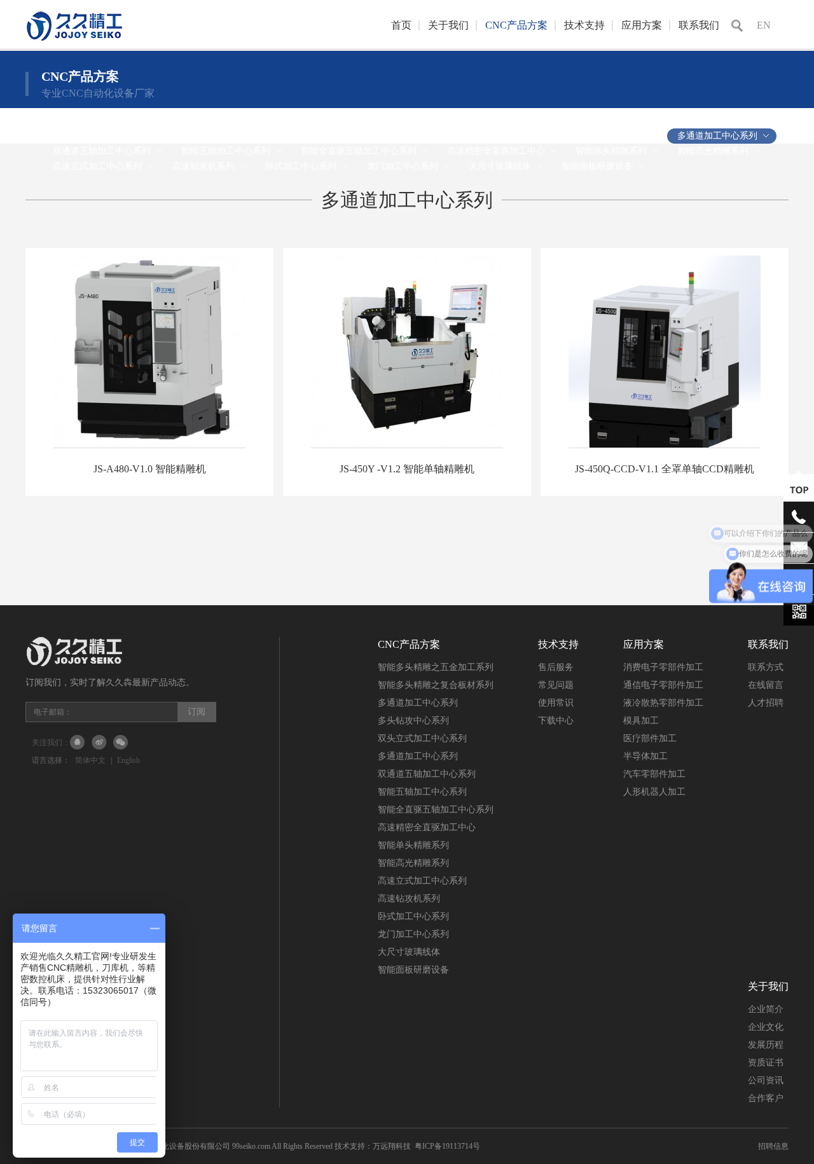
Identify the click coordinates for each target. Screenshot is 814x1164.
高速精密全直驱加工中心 (427, 827)
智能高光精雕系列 (413, 863)
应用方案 (641, 25)
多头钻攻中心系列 (413, 720)
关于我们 (448, 25)
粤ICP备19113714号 (447, 1146)
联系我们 (699, 25)
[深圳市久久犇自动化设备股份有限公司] (120, 663)
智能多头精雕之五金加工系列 (435, 667)
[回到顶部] (798, 489)
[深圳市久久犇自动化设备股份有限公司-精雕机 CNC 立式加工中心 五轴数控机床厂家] (120, 43)
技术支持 (584, 25)
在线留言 (765, 685)
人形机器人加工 (654, 792)
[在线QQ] (77, 742)
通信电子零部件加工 (663, 685)
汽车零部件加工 (654, 774)
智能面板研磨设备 (413, 970)
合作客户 (765, 1098)
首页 (401, 25)
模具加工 (641, 720)
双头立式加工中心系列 (422, 738)
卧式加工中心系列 (413, 916)
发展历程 (765, 1045)
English (128, 760)
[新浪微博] (99, 742)
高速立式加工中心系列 (422, 881)
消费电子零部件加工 (663, 667)
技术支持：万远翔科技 (373, 1146)
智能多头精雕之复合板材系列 (435, 685)
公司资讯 (765, 1080)
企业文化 (765, 1027)
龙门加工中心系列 (413, 934)
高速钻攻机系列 (409, 898)
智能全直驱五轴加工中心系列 (435, 809)
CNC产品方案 (516, 25)
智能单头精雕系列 (413, 845)
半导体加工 (645, 756)
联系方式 (765, 667)
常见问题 (556, 685)
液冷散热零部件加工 (663, 703)
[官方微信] (120, 742)
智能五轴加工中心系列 (422, 792)
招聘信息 (773, 1146)
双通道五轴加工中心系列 (427, 774)
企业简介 (765, 1009)
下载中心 (556, 720)
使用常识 (556, 703)
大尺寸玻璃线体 (409, 952)
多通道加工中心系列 (418, 703)
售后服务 (556, 667)
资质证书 (765, 1062)
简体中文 (90, 760)
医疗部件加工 (650, 738)
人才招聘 (765, 703)
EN (764, 25)
